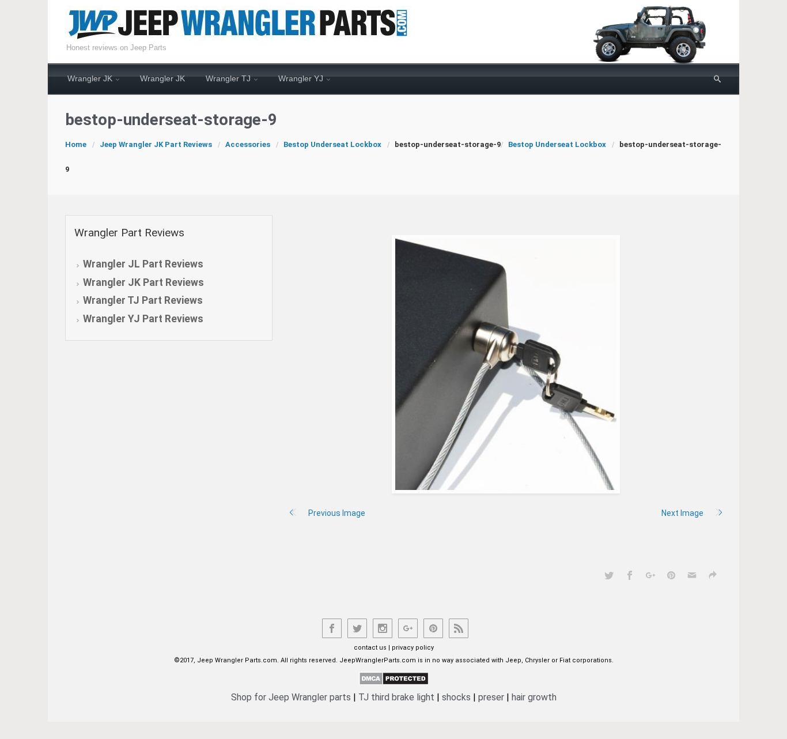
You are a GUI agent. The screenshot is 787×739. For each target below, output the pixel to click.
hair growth (534, 697)
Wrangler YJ (300, 78)
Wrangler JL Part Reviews (143, 264)
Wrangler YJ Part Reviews (143, 319)
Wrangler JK (89, 78)
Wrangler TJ (228, 78)
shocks (456, 697)
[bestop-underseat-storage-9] (506, 364)
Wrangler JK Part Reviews (143, 282)
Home (75, 144)
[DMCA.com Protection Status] (394, 678)
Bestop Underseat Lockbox (332, 144)
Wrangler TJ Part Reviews (143, 300)
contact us (370, 647)
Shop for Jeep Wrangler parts (291, 697)
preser (491, 697)
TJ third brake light (396, 697)
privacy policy (413, 647)
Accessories (247, 144)
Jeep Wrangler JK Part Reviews (156, 144)
